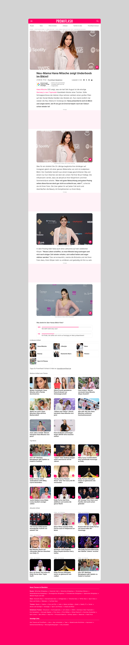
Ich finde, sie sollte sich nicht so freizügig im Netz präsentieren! (63, 335)
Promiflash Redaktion (55, 80)
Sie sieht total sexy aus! (49, 329)
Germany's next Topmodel (47, 92)
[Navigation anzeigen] (31, 21)
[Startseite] (64, 21)
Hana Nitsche (42, 89)
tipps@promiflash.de (64, 368)
